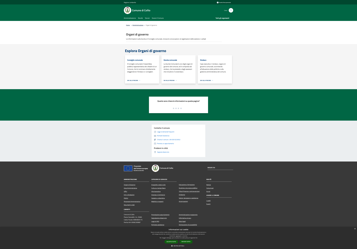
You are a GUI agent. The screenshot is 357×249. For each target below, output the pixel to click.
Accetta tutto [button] (171, 241)
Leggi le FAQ (155, 221)
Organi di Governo (129, 185)
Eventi (208, 204)
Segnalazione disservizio (159, 218)
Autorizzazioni (183, 201)
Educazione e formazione (187, 185)
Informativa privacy (185, 218)
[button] (178, 246)
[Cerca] (231, 10)
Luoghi (208, 201)
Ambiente (182, 195)
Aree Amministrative (130, 188)
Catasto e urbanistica (158, 198)
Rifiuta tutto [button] (186, 241)
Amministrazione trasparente (188, 215)
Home (128, 25)
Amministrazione (137, 25)
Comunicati (210, 188)
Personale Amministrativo (132, 201)
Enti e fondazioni (129, 195)
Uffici (125, 191)
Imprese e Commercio (158, 195)
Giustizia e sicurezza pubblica (188, 188)
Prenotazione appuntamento (160, 215)
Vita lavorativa (156, 191)
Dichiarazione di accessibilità (188, 225)
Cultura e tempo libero (158, 188)
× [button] (355, 228)
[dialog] (178, 238)
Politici (126, 198)
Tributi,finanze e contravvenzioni (189, 191)
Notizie (208, 185)
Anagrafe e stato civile (158, 185)
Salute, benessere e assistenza (188, 198)
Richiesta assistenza (157, 225)
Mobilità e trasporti (157, 201)
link (196, 238)
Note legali (182, 221)
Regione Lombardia (130, 2)
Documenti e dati (129, 205)
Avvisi (208, 191)
